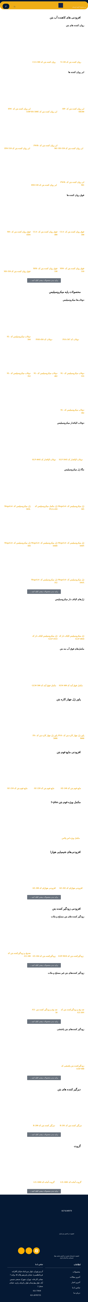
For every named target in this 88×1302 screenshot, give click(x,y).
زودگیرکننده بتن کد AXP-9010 (71, 956)
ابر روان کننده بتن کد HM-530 (44, 185)
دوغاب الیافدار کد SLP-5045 (71, 459)
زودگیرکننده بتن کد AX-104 (44, 956)
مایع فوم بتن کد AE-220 (44, 788)
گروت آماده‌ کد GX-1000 (44, 1182)
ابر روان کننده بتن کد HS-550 (70, 148)
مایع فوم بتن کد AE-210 (17, 788)
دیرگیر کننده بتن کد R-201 (71, 1125)
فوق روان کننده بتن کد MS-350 (17, 271)
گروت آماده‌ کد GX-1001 (70, 1182)
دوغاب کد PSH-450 (44, 339)
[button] (44, 280)
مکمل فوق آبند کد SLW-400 (71, 685)
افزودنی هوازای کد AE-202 (70, 888)
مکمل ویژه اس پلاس (71, 838)
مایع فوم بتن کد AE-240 (70, 788)
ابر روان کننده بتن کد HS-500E (44, 111)
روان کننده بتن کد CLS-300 (44, 62)
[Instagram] (29, 1250)
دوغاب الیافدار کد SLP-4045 (44, 459)
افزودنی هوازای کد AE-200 (44, 888)
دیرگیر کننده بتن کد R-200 (44, 1125)
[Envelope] (21, 1250)
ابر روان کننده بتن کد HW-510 (17, 148)
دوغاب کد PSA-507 (71, 339)
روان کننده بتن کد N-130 (70, 62)
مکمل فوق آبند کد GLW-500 (44, 685)
